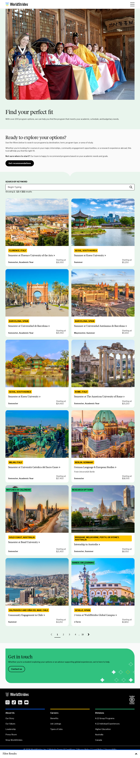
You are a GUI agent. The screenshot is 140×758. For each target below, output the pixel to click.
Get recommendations (19, 163)
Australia (99, 734)
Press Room (11, 734)
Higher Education (103, 729)
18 (84, 635)
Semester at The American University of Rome (98, 396)
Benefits (54, 718)
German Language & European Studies (94, 467)
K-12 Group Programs (104, 718)
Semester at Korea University (23, 396)
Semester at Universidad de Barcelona (28, 325)
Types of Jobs (56, 729)
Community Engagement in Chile (25, 615)
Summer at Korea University (89, 255)
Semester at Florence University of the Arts (30, 255)
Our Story (9, 718)
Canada (98, 740)
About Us (9, 713)
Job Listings (55, 724)
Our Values (10, 724)
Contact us (16, 669)
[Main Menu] (132, 4)
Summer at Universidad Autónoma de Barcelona (99, 325)
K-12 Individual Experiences (107, 724)
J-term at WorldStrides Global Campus (94, 615)
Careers (54, 713)
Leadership (10, 729)
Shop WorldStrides (13, 740)
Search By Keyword (16, 182)
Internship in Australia (86, 544)
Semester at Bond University (23, 542)
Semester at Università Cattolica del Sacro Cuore (33, 467)
